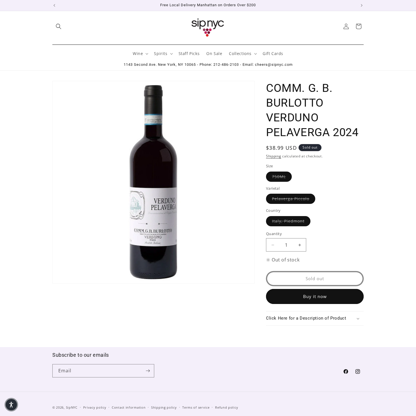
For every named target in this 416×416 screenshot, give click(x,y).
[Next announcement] (361, 5)
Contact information (128, 407)
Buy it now (315, 296)
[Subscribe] (147, 370)
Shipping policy (164, 407)
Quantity (274, 233)
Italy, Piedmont (291, 221)
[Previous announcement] (54, 5)
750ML (282, 176)
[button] (58, 26)
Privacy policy (94, 407)
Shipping (273, 156)
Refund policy (226, 407)
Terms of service (195, 407)
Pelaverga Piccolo (293, 198)
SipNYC (72, 407)
